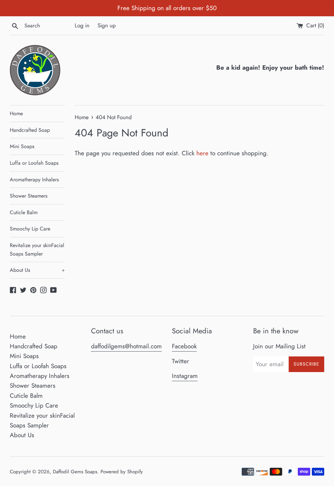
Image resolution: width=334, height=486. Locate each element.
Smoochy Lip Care (30, 228)
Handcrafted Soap (30, 130)
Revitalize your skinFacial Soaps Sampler (37, 249)
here (202, 153)
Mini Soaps (22, 146)
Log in (82, 25)
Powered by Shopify (121, 471)
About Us (37, 270)
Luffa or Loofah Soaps (34, 163)
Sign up (107, 25)
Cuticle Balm (24, 212)
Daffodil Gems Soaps (75, 471)
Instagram (185, 375)
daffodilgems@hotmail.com (126, 346)
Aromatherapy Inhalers (34, 179)
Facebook (184, 346)
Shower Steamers (28, 196)
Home (16, 113)
